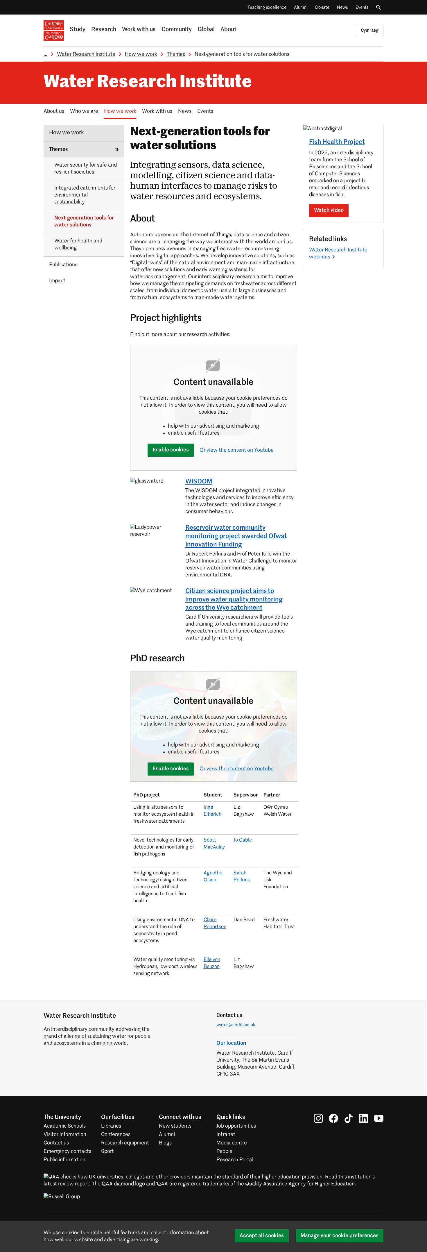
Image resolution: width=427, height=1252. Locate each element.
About (228, 30)
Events (362, 7)
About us (54, 111)
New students (175, 1126)
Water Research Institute (86, 54)
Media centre (231, 1143)
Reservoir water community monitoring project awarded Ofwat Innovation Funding (236, 536)
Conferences (115, 1134)
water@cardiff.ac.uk (235, 1025)
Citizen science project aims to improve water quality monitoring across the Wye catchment (234, 599)
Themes (176, 54)
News (342, 7)
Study (77, 30)
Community (177, 30)
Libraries (111, 1126)
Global (206, 30)
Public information (64, 1159)
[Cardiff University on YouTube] (378, 1118)
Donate (322, 7)
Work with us (139, 30)
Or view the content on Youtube (237, 450)
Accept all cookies (262, 1235)
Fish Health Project (337, 142)
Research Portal (234, 1159)
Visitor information (65, 1134)
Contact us (56, 1143)
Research (103, 30)
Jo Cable (243, 840)
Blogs (165, 1143)
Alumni (301, 7)
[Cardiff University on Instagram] (318, 1118)
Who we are (84, 111)
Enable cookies (170, 450)
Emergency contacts (67, 1151)
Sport (107, 1151)
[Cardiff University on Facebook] (333, 1118)
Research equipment (125, 1143)
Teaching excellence (266, 7)
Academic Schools (65, 1126)
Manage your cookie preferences (339, 1235)
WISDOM (198, 481)
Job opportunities (236, 1126)
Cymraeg (369, 30)
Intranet (225, 1134)
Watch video (329, 210)
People (224, 1151)
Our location (231, 1043)
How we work (141, 54)
